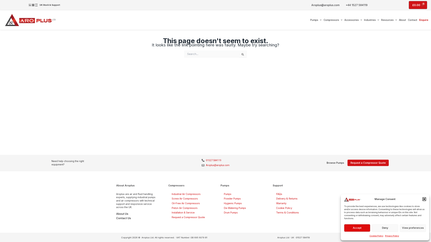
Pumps (314, 19)
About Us (122, 213)
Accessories (351, 19)
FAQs (279, 194)
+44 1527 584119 (357, 5)
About (402, 19)
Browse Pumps (335, 162)
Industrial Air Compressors (186, 194)
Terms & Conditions (287, 212)
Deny (385, 227)
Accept (357, 227)
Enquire (423, 19)
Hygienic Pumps (233, 203)
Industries (370, 19)
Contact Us (123, 218)
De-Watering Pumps (235, 208)
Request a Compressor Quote (188, 217)
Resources (387, 19)
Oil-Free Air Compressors (186, 203)
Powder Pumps (232, 198)
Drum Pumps (231, 212)
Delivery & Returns (286, 198)
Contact (412, 19)
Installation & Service (183, 212)
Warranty (281, 203)
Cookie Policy (376, 236)
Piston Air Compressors (184, 208)
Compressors (331, 19)
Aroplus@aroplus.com (325, 5)
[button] (424, 199)
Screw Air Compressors (185, 198)
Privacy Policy (392, 236)
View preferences (413, 227)
